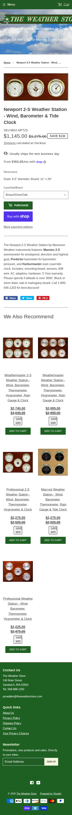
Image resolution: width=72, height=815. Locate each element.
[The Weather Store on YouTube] (38, 783)
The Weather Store (26, 793)
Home (7, 62)
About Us (8, 712)
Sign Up (51, 761)
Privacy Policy (11, 718)
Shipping (10, 143)
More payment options (18, 226)
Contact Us (9, 728)
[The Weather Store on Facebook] (32, 783)
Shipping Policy (12, 723)
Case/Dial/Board (13, 187)
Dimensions (10, 171)
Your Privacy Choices (16, 733)
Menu (11, 4)
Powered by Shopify (50, 793)
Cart (66, 4)
